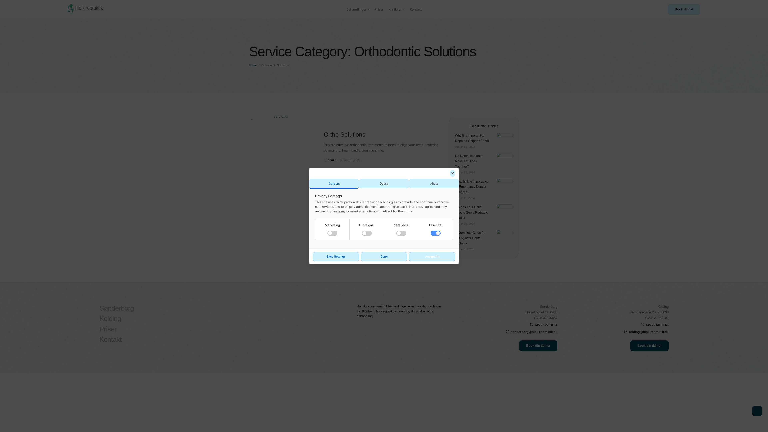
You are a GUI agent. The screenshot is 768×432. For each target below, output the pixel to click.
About (434, 183)
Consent (334, 183)
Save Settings (336, 256)
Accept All (432, 256)
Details (384, 183)
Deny (384, 256)
